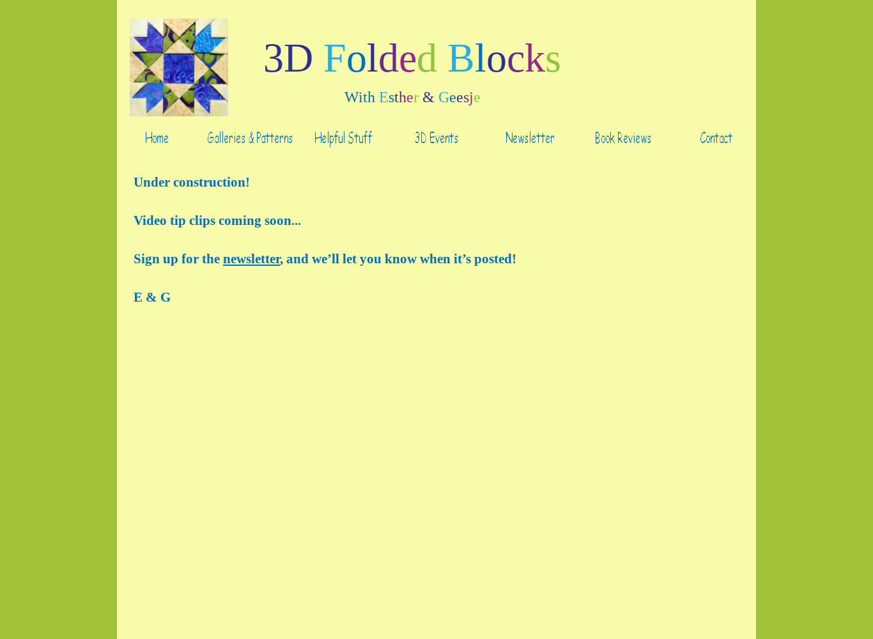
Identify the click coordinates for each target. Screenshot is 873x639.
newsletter (251, 258)
